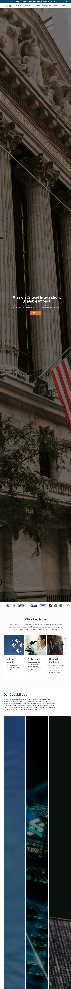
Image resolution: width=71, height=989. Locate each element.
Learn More (52, 1)
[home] (8, 6)
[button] (18, 5)
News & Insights (46, 6)
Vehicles (37, 6)
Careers (55, 6)
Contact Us (63, 6)
